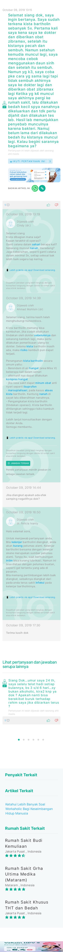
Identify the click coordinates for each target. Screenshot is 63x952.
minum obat (43, 383)
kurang (18, 545)
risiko (24, 350)
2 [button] (24, 740)
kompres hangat (17, 379)
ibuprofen (30, 386)
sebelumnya (42, 335)
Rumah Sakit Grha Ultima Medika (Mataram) (24, 874)
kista (30, 346)
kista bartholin (33, 360)
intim (9, 560)
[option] (31, 700)
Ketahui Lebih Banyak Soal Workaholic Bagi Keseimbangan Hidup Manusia (29, 808)
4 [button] (33, 740)
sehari (36, 244)
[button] (31, 205)
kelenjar (17, 542)
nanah (34, 248)
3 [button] (28, 740)
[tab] (31, 421)
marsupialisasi (17, 390)
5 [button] (38, 740)
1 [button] (19, 740)
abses (49, 390)
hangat (34, 368)
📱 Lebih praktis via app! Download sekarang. (31, 270)
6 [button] (43, 740)
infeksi (40, 582)
